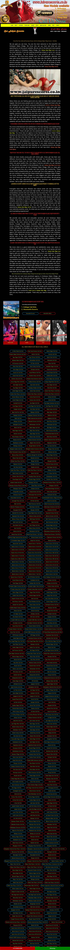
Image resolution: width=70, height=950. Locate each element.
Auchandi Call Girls (17, 403)
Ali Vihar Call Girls (35, 363)
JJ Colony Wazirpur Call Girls (35, 714)
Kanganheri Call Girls (52, 738)
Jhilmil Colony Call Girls (18, 711)
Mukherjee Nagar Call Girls (52, 897)
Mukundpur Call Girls (52, 900)
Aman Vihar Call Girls (18, 366)
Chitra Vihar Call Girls (52, 491)
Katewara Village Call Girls (18, 754)
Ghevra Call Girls (18, 610)
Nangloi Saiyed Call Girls (35, 919)
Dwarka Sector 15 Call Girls (51, 549)
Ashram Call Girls (52, 397)
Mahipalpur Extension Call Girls (18, 827)
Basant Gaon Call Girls (35, 436)
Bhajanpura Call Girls (35, 451)
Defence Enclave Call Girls (52, 516)
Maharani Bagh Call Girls (34, 821)
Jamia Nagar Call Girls (18, 693)
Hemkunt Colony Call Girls (35, 662)
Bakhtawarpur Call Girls (35, 424)
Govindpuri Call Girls (17, 622)
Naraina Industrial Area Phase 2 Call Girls (37, 922)
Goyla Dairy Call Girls (52, 622)
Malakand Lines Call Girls (35, 830)
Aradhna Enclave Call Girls (35, 381)
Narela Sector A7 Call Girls (18, 931)
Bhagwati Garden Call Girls (16, 448)
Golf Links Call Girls (35, 616)
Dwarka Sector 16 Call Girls (17, 552)
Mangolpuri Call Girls (52, 845)
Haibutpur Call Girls (35, 644)
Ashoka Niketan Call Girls (18, 397)
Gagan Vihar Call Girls (35, 592)
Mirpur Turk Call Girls (18, 879)
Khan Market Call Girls (35, 763)
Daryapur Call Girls (35, 509)
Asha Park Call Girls (52, 387)
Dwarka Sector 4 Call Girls (35, 571)
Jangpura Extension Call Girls (52, 696)
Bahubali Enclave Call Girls (35, 421)
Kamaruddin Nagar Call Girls (17, 738)
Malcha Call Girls (52, 830)
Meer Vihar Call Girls (52, 870)
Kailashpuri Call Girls (18, 729)
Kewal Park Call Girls (17, 760)
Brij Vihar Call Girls (18, 467)
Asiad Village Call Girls (18, 400)
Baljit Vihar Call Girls (35, 430)
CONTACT (57, 25)
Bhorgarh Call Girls (52, 461)
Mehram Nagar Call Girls (35, 873)
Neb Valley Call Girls (52, 943)
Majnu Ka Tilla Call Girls (18, 830)
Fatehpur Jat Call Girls (52, 583)
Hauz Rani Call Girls (18, 662)
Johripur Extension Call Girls (35, 717)
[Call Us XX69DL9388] (59, 29)
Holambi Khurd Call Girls (52, 665)
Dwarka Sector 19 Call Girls (35, 558)
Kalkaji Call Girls (52, 732)
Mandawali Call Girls (18, 839)
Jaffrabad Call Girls (17, 684)
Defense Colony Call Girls (18, 519)
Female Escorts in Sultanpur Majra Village (37, 290)
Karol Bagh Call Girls (35, 751)
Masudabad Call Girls (35, 854)
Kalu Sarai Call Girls (18, 735)
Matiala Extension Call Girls (18, 858)
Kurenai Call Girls (52, 800)
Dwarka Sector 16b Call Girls (52, 552)
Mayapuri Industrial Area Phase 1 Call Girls (15, 861)
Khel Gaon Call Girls (18, 769)
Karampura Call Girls (17, 748)
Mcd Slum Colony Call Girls (52, 867)
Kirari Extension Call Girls (18, 784)
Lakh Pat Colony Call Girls (35, 806)
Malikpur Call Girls (18, 833)
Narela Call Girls (35, 925)
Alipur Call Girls (52, 363)
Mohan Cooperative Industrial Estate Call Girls (52, 885)
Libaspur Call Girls (35, 812)
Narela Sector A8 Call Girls (35, 931)
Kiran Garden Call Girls (18, 781)
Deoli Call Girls (35, 522)
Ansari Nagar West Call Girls (17, 381)
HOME (12, 25)
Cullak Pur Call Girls (52, 500)
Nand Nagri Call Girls (18, 912)
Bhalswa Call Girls (52, 451)
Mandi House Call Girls (18, 842)
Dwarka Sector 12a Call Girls (52, 546)
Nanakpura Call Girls (54, 909)
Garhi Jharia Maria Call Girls (51, 598)
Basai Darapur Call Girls (18, 436)
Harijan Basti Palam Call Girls (34, 653)
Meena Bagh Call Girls (18, 870)
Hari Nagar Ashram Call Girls (52, 650)
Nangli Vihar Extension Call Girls (34, 916)
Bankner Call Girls (18, 433)
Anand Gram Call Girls (52, 369)
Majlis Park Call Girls (52, 827)
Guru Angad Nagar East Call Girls (17, 641)
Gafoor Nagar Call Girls (18, 592)
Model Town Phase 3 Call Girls (14, 885)
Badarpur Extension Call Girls (35, 415)
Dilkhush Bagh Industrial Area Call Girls (18, 537)
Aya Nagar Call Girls (34, 403)
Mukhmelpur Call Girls (18, 900)
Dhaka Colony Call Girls (34, 528)
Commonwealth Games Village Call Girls (52, 497)
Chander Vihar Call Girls (52, 479)
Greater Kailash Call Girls (35, 626)
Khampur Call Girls (18, 763)
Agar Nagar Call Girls (18, 357)
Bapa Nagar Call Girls (35, 433)
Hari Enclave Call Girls (17, 650)
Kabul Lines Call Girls (52, 723)
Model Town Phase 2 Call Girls (52, 882)
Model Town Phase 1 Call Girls (35, 882)
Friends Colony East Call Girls (18, 589)
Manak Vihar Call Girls (52, 836)
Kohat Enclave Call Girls (35, 790)
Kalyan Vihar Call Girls (35, 735)
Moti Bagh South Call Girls (35, 894)
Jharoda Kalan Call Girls (18, 708)
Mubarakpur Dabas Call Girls (35, 897)
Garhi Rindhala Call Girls (34, 601)
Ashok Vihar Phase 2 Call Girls (18, 393)
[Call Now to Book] (35, 11)
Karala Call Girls (52, 745)
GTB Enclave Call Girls (18, 635)
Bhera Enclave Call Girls (52, 458)
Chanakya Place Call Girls (35, 476)
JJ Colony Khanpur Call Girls (18, 714)
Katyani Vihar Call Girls (52, 754)
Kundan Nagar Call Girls (35, 800)
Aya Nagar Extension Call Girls (52, 403)
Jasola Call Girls (35, 699)
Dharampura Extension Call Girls (52, 531)
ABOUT (16, 25)
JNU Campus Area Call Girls (52, 714)
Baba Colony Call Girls (52, 409)
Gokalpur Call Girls (35, 613)
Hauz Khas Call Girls (35, 659)
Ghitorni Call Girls (35, 610)
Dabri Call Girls (17, 503)
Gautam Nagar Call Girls (52, 601)
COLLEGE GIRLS (47, 313)
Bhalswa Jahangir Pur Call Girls (34, 455)
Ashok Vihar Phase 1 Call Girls (52, 390)
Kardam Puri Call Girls (52, 748)
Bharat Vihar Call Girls (18, 458)
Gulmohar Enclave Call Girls (35, 638)
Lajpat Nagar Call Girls (52, 803)
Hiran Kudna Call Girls (52, 662)
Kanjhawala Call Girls (18, 742)
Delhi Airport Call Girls (35, 519)
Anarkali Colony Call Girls (35, 375)
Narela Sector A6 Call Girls (52, 928)
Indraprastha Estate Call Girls (34, 677)
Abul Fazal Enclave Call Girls (35, 351)
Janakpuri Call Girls (35, 693)
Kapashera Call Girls (18, 745)
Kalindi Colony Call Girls (18, 732)
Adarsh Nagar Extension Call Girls (18, 354)
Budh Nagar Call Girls (52, 467)
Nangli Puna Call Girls (52, 912)
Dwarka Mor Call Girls (18, 543)
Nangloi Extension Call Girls (17, 919)
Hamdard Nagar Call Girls (52, 644)
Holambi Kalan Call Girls (35, 665)
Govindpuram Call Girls (52, 619)
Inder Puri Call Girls (51, 671)
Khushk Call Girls (18, 775)
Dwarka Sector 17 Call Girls (18, 555)
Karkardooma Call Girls (18, 751)
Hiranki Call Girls (18, 665)
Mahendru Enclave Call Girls (17, 824)
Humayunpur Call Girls (35, 668)
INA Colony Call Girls (18, 671)
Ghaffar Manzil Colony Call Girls (17, 607)
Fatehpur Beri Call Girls (35, 583)
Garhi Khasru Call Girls (17, 601)
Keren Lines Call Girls (18, 757)
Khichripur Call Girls (17, 772)
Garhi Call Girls (34, 598)
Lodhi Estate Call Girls (18, 815)
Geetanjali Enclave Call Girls (52, 604)
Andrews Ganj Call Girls (16, 378)
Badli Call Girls (18, 418)
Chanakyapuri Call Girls (51, 476)
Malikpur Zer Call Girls (35, 833)
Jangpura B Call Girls (35, 696)
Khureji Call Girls (52, 772)
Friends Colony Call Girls (53, 586)
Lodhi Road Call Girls (35, 815)
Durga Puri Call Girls (35, 540)
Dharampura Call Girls (34, 531)
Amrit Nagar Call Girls (18, 369)
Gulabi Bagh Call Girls (18, 638)
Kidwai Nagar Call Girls (35, 775)
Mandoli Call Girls (35, 842)
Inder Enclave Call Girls (34, 671)
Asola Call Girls (52, 400)
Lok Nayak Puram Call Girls (52, 815)
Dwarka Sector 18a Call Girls (52, 555)
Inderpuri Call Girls (52, 674)
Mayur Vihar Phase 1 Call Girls (32, 864)
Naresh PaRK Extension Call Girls (18, 937)
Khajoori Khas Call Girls (52, 760)
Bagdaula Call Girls (52, 418)
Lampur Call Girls (18, 809)
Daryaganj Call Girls (18, 509)
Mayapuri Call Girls (52, 858)
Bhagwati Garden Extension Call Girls (35, 448)
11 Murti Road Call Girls (17, 351)
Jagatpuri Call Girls (35, 684)
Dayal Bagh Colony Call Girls (35, 513)
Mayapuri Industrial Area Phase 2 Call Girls (38, 861)
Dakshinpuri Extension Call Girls (52, 506)
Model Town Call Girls (18, 882)
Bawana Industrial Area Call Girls (52, 439)
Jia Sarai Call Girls (35, 711)
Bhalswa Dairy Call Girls (17, 455)
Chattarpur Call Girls (33, 482)
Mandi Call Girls (35, 839)
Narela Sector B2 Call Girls (18, 934)
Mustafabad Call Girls (18, 906)
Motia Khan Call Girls (18, 897)
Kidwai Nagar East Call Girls (52, 775)
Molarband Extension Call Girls (52, 888)
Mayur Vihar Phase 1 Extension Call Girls (52, 864)
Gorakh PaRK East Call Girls (18, 619)
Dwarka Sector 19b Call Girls (52, 558)
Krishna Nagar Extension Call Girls (52, 796)
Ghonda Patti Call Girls (52, 610)
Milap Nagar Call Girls (52, 876)
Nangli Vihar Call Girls (17, 916)
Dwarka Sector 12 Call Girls (35, 546)
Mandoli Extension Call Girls (51, 842)
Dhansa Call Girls (17, 531)
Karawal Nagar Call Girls (34, 748)
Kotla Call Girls (17, 793)
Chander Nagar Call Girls (34, 479)
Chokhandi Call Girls (52, 494)
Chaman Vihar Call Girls (17, 476)
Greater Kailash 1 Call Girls (52, 626)
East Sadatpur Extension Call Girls (52, 577)
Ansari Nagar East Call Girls (52, 378)
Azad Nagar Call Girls (18, 406)
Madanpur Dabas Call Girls (52, 818)
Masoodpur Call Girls (18, 854)
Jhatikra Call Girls (35, 708)
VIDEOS (37, 25)
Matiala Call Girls (52, 854)
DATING (49, 25)
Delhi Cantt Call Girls (18, 522)
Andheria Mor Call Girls (52, 375)
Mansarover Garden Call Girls (35, 851)
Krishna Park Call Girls (18, 800)
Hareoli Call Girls (52, 647)
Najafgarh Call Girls (15, 909)
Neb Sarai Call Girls (34, 943)
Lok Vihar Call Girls (17, 818)
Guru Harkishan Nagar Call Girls (53, 641)
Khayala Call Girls (52, 766)
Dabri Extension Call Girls (35, 503)
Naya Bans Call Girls (17, 943)
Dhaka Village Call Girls (52, 528)
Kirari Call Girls (52, 781)
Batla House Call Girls (52, 436)
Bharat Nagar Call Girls (52, 455)
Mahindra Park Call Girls (35, 824)
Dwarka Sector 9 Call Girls (17, 577)
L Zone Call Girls (18, 803)
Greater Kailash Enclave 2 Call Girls (53, 629)
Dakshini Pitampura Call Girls (17, 506)
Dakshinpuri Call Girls (35, 506)
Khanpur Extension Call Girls (18, 766)
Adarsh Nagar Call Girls (52, 351)
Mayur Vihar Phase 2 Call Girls (18, 867)
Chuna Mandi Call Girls (16, 497)
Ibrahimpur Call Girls (52, 668)
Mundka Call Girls (18, 903)
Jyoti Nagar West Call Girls (17, 723)
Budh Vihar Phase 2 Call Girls (35, 470)
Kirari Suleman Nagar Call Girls (35, 784)
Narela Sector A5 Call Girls (35, 928)
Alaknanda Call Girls (52, 360)
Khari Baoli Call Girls (35, 766)
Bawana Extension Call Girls (34, 439)
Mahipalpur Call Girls (52, 824)
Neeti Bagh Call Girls (35, 946)
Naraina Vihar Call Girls (57, 922)
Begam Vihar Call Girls (35, 442)
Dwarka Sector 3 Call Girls (18, 571)
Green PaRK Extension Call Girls (32, 632)
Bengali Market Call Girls (35, 445)
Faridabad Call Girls (35, 580)
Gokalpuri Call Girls (52, 613)
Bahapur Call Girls (18, 421)
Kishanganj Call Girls (53, 787)
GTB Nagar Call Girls (35, 635)
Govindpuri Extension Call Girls (34, 622)
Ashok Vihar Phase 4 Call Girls (52, 393)
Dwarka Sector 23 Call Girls (35, 564)
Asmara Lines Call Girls (35, 400)
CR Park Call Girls (34, 500)
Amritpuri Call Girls (35, 369)
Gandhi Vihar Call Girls (18, 595)
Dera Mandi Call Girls (18, 525)
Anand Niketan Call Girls (35, 372)
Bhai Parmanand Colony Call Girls (18, 451)
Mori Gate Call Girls (34, 891)
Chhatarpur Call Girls (18, 488)
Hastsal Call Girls (18, 659)
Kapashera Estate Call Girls (34, 745)
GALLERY (32, 25)
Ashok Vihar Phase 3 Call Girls (35, 393)
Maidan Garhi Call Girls (35, 827)
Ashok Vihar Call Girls (35, 390)
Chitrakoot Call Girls (18, 494)
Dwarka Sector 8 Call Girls (52, 574)
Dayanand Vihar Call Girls (18, 516)
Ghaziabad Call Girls (35, 607)
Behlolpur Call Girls (17, 445)
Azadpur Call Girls (18, 409)
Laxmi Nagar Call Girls (52, 809)
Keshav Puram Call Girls (35, 757)
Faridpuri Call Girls (52, 580)
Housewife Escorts (30, 313)
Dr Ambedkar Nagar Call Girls (18, 540)
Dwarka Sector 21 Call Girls (52, 561)
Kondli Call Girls (52, 790)
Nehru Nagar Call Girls (52, 946)
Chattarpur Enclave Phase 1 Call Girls (52, 482)
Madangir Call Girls (34, 818)
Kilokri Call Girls (35, 778)
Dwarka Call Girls (52, 540)
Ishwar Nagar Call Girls (18, 680)
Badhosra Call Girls (52, 415)
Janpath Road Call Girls (17, 699)
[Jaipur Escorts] (14, 31)
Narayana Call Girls (17, 925)
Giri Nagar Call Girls (18, 613)
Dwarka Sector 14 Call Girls (34, 549)
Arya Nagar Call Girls (18, 387)
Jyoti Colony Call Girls (35, 720)
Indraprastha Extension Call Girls (52, 677)
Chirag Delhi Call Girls (18, 491)
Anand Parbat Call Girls (52, 372)
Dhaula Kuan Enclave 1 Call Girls (34, 534)
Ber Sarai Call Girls (52, 445)
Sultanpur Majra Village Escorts (48, 50)
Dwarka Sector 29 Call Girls (52, 567)
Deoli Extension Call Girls (52, 522)
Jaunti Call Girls (52, 702)
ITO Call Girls (35, 680)
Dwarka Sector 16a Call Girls (34, 552)
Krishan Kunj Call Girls (52, 793)
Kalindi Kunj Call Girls (35, 732)
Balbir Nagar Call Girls (35, 427)
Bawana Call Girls (17, 439)
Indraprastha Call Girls (17, 677)
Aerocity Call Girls (52, 354)
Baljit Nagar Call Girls (18, 430)
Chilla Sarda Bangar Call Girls (52, 488)
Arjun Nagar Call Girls (52, 384)
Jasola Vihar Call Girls (52, 699)
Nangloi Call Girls (52, 916)
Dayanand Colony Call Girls (52, 513)
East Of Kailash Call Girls (34, 577)
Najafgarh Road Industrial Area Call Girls (35, 909)
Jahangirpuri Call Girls (34, 687)
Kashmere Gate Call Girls (52, 751)
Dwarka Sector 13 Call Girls (18, 549)
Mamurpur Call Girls (35, 836)
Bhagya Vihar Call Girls (53, 448)
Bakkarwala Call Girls (52, 424)
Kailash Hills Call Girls (35, 726)
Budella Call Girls (35, 467)
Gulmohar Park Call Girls (52, 638)
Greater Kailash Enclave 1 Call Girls (33, 629)
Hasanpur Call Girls (52, 656)
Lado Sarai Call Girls (35, 803)
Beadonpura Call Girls (18, 442)
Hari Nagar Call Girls (35, 650)
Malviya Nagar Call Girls (18, 836)
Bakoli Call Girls (18, 427)
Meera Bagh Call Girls (18, 873)
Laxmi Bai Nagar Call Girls (35, 809)
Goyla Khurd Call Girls (18, 626)
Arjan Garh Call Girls (35, 384)
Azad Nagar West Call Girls (52, 406)
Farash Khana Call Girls (17, 580)
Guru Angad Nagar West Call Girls (35, 641)
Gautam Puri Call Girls (18, 604)
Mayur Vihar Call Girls (15, 864)
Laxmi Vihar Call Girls (18, 812)
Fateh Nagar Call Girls (18, 583)
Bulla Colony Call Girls (18, 473)
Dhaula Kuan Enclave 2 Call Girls (52, 534)
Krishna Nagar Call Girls (34, 796)
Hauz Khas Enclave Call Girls (52, 659)
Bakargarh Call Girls (18, 424)
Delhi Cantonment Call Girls (52, 519)
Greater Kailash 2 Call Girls (15, 629)
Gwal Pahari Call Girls (18, 644)
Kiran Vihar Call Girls (35, 781)
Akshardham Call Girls (35, 360)
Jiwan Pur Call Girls (52, 711)
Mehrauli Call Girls (52, 873)
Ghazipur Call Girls (52, 607)
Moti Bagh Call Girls (51, 891)
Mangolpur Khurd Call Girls (35, 845)
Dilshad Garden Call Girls (37, 537)
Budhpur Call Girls (52, 470)
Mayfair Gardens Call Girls (58, 861)
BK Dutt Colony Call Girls (52, 464)
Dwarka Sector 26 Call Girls (52, 564)
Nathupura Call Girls (52, 937)
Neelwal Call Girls (18, 946)
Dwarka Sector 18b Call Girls (18, 558)
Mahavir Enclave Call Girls (52, 821)
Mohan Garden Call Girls (18, 888)
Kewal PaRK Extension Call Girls (35, 760)
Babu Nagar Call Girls (52, 412)
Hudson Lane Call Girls (18, 668)
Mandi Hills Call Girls (52, 839)
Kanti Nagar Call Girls (35, 742)
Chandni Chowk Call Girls (16, 482)
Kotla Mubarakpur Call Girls (34, 793)
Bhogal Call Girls (35, 461)
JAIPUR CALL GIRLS (43, 25)
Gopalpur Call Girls (52, 616)
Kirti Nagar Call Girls (16, 787)
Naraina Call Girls (52, 919)
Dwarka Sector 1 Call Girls (35, 543)
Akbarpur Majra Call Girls (18, 360)
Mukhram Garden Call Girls (35, 900)
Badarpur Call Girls (18, 415)
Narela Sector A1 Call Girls (52, 925)
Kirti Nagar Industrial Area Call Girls (35, 787)
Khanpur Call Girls (52, 763)
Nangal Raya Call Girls (35, 912)
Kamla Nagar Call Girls (35, 738)
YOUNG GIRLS (27, 25)
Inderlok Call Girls (18, 674)
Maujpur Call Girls (35, 858)
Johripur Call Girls (18, 717)
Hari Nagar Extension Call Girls (17, 653)
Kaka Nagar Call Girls (35, 729)
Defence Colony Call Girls (35, 516)
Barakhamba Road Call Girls (52, 433)
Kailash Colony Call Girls (18, 726)
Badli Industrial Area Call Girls (35, 418)
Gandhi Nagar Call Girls (52, 592)
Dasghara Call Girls (52, 509)
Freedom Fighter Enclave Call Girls (18, 586)
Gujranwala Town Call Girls (52, 635)
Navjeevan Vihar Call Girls (35, 940)
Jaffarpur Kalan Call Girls (52, 680)
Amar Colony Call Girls (35, 366)
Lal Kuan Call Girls (52, 806)
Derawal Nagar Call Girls (51, 525)
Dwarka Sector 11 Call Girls (18, 546)
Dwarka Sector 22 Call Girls (18, 564)
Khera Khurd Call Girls (52, 769)
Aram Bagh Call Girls (18, 384)
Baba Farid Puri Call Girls (18, 412)
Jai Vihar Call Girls (18, 690)
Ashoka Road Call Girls (35, 397)
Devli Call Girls (17, 528)
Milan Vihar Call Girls (35, 876)
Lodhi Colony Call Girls (52, 812)
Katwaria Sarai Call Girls (35, 754)
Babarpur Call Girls (35, 412)
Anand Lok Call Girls (18, 372)
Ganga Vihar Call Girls (52, 595)
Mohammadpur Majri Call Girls (31, 885)
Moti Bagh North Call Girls (18, 894)
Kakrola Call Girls (52, 729)
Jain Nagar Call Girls (35, 690)
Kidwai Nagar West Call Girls (18, 778)
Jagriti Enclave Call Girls (16, 687)
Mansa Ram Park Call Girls (58, 848)
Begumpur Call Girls (52, 442)
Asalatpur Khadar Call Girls (35, 387)
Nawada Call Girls (52, 940)
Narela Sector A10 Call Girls (17, 928)
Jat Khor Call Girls (18, 702)
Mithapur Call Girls (35, 879)
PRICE (53, 25)
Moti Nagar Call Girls (52, 894)
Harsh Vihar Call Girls (35, 656)
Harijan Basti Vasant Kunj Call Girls (52, 653)
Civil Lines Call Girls (33, 497)
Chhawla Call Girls (35, 488)
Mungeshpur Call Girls (35, 903)
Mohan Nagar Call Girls (35, 888)
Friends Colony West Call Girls (35, 589)
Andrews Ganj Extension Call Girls (35, 378)
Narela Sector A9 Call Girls (52, 931)
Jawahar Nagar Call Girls (18, 705)
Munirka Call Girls (52, 903)
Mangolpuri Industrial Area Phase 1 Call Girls (14, 848)
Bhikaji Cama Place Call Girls (18, 461)
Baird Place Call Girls (52, 421)
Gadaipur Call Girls (52, 589)
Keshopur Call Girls (52, 757)
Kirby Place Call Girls (52, 784)
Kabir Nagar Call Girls (35, 723)
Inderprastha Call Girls (35, 674)
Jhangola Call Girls (52, 705)
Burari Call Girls (35, 473)
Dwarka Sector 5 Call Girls (52, 571)
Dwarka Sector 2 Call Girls (18, 561)
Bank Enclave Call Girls (52, 430)
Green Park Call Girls (15, 632)
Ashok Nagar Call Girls (18, 390)
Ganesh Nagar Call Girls (35, 595)
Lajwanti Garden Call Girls (18, 806)
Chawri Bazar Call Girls (36, 485)
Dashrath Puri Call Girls (17, 513)
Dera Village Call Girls (35, 525)
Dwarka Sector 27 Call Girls (18, 567)
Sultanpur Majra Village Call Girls (24, 207)
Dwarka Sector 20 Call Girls (35, 561)
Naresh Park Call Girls (52, 934)
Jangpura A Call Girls (18, 696)
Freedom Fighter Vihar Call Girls (36, 586)
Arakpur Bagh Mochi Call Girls (52, 381)
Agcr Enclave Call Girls (34, 357)
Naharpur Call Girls (52, 906)
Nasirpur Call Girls (35, 937)
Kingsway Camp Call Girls (52, 778)
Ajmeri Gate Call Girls (52, 357)
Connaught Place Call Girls (18, 500)
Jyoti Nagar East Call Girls (52, 720)
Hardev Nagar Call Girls (18, 647)
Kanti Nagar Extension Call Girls (52, 742)
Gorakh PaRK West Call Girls (35, 619)
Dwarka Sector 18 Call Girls (35, 555)
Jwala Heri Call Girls (18, 720)
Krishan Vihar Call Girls (16, 796)
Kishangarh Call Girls (18, 790)
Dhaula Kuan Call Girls (17, 534)
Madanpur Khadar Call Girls (17, 821)
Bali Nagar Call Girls (52, 427)
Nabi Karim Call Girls (35, 906)
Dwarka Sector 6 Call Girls (18, 574)
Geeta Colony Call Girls (35, 604)
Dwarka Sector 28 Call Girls (35, 567)
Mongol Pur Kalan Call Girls (18, 891)
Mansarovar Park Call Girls (18, 851)
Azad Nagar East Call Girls (35, 406)
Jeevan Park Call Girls (35, 705)
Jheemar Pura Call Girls (52, 708)
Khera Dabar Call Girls (35, 769)
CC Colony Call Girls (52, 473)
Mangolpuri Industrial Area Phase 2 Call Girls (38, 848)
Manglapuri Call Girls (17, 845)
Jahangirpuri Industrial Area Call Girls (52, 687)
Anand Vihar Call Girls (18, 375)
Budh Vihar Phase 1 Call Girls (18, 470)
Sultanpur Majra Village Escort (54, 251)
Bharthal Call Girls (35, 458)
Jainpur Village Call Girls (52, 690)
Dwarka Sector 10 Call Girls (52, 543)
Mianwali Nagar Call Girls (18, 876)
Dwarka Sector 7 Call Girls (35, 574)
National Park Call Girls (18, 940)
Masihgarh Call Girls (52, 851)
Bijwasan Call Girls (18, 464)
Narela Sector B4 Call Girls (35, 934)
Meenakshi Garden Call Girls (34, 870)
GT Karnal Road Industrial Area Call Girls (52, 632)
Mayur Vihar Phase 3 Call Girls (35, 867)
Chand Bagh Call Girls (18, 479)
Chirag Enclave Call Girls (35, 491)
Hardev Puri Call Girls (35, 647)
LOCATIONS (21, 25)
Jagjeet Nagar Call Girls (52, 684)
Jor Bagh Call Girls (52, 717)
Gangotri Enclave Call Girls (18, 598)
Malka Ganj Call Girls (52, 833)
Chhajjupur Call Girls (54, 485)
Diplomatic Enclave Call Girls (54, 537)
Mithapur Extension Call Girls (52, 879)
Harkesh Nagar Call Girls (18, 656)
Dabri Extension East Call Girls (52, 503)
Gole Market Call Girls (18, 616)
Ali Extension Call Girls (18, 363)
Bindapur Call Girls (35, 464)
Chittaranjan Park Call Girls (35, 494)
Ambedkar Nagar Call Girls (52, 366)
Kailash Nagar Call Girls (52, 726)
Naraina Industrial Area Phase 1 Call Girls (15, 922)
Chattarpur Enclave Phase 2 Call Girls (18, 485)
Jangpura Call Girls (52, 693)
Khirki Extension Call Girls (35, 772)
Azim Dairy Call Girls (35, 409)
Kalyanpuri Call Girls (52, 735)
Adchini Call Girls (36, 354)
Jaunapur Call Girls (35, 702)
